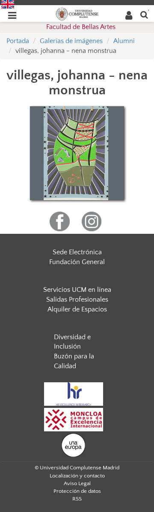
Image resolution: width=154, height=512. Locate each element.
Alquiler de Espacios (77, 309)
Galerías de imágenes (71, 41)
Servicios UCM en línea (77, 290)
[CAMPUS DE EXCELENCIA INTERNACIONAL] (73, 419)
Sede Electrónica (77, 252)
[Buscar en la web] (144, 14)
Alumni (124, 41)
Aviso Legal (77, 483)
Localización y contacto (77, 476)
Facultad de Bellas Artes (81, 27)
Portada (17, 41)
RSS (77, 499)
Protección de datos (77, 491)
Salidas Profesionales (77, 299)
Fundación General (77, 262)
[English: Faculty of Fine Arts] (7, 3)
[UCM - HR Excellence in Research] (73, 393)
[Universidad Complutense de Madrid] (77, 13)
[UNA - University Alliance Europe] (73, 444)
